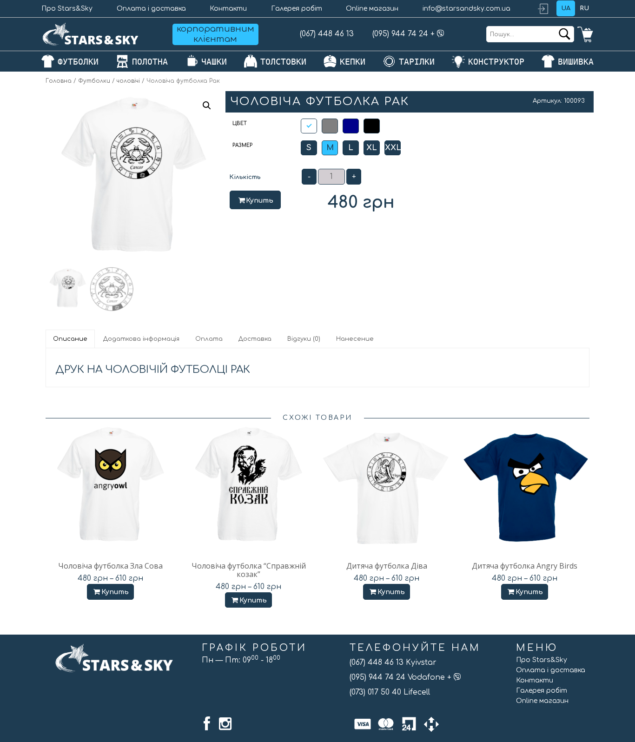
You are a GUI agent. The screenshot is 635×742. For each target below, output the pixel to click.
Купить (259, 200)
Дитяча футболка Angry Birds (524, 566)
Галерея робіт (296, 8)
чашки (214, 61)
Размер (242, 145)
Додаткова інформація (141, 339)
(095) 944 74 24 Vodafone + (402, 677)
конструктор (496, 61)
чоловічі (128, 81)
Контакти (228, 8)
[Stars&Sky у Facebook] (207, 724)
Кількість (245, 177)
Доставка (254, 339)
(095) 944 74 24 (400, 34)
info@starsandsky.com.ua (466, 8)
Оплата (209, 339)
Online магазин (372, 8)
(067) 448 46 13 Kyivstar (393, 662)
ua (565, 8)
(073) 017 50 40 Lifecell (390, 692)
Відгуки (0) (303, 339)
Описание (70, 339)
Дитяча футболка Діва (386, 566)
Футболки (94, 81)
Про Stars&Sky (67, 8)
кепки (352, 61)
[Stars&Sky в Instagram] (225, 724)
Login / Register (547, 8)
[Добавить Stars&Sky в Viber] (440, 34)
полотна (150, 61)
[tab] (71, 339)
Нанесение (355, 339)
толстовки (283, 61)
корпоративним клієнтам (215, 34)
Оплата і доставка (151, 8)
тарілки (417, 61)
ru (584, 8)
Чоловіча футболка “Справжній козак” (249, 570)
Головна (59, 81)
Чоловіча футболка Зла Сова (110, 566)
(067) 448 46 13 (327, 34)
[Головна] (90, 34)
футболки (78, 61)
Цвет (239, 123)
